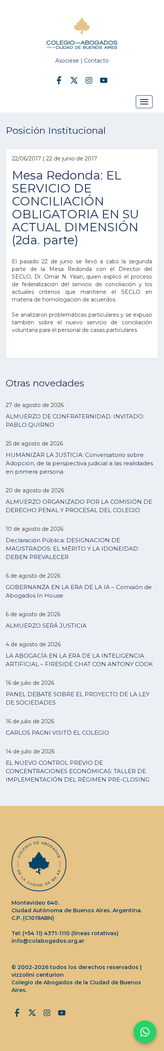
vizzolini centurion (37, 974)
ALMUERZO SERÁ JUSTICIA (46, 625)
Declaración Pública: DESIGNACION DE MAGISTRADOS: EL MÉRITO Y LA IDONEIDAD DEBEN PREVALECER (72, 549)
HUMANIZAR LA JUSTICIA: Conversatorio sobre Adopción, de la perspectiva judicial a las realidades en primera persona (79, 463)
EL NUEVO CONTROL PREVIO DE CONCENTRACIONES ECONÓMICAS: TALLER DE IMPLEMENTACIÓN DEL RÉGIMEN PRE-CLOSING (78, 771)
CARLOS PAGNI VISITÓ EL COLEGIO (57, 732)
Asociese (67, 60)
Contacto (96, 60)
